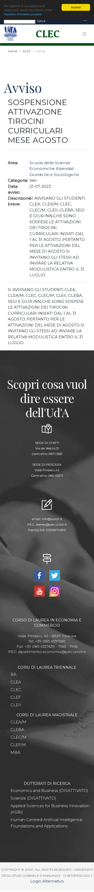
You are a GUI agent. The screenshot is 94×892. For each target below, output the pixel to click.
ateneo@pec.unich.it (51, 524)
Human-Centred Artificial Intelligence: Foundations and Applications (46, 822)
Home (12, 51)
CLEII (15, 704)
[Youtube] (39, 590)
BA (13, 674)
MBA (15, 752)
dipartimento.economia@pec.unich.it (52, 651)
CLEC (26, 51)
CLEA (15, 682)
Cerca (41, 21)
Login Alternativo (47, 881)
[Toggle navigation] (85, 21)
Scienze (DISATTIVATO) (33, 798)
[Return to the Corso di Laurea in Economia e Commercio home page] (45, 34)
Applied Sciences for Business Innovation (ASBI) (49, 809)
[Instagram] (55, 590)
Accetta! (76, 7)
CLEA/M (18, 721)
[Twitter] (55, 575)
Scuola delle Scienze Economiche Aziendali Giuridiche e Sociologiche (54, 168)
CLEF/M (18, 744)
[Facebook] (39, 575)
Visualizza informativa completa (23, 14)
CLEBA (17, 729)
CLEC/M (18, 737)
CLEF (15, 697)
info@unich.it (52, 519)
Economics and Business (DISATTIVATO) (49, 790)
